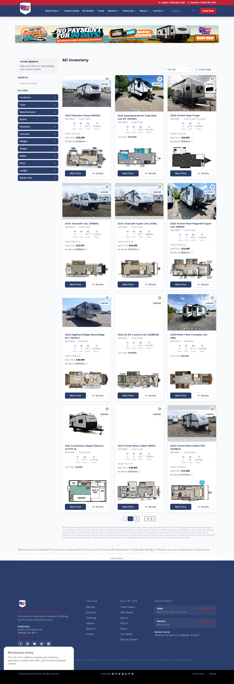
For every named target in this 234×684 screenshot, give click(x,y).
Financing (128, 10)
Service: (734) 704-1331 (203, 2)
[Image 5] (94, 109)
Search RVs (51, 10)
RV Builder (88, 10)
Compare (104, 84)
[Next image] (108, 93)
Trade (100, 10)
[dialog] (39, 663)
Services (112, 10)
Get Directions (24, 636)
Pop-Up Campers (129, 639)
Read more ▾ (117, 558)
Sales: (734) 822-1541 (173, 2)
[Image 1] (79, 109)
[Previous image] (65, 93)
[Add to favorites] (107, 79)
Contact (157, 10)
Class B (124, 623)
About (143, 10)
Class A (124, 617)
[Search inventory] (193, 10)
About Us (91, 628)
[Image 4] (90, 109)
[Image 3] (87, 109)
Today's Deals (71, 10)
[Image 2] (83, 109)
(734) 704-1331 (206, 621)
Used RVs (91, 612)
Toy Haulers (126, 634)
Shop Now (208, 10)
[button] (87, 141)
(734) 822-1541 (206, 608)
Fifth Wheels (126, 612)
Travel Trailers (127, 607)
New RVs (90, 607)
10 (147, 518)
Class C (124, 628)
